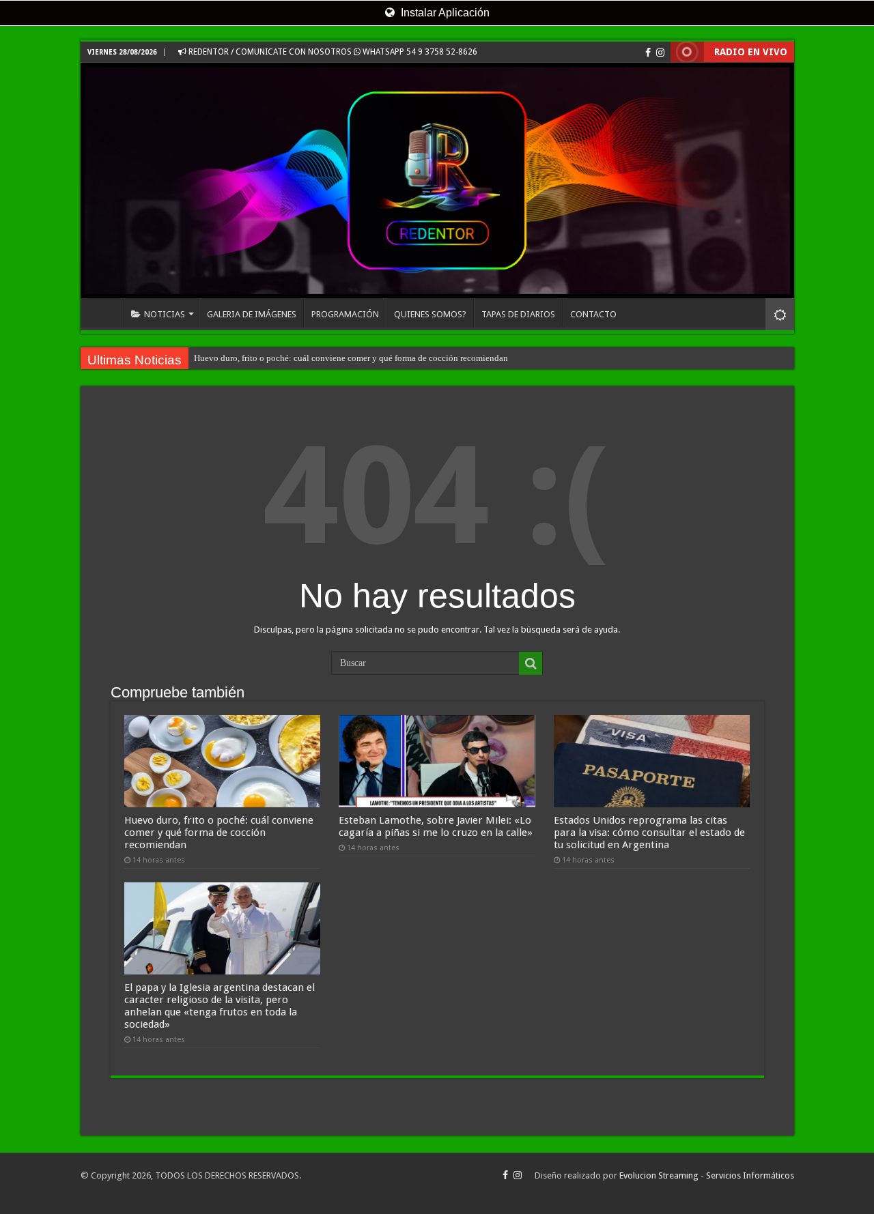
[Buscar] (530, 663)
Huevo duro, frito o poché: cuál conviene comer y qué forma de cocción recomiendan (351, 358)
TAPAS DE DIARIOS (518, 314)
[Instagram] (660, 52)
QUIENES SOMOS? (430, 314)
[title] (779, 314)
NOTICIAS (164, 314)
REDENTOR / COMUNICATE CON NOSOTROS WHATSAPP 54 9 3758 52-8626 (331, 52)
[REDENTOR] (437, 180)
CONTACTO (593, 314)
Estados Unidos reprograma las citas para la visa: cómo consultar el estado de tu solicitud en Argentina (649, 832)
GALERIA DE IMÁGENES (251, 314)
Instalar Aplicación (444, 12)
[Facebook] (648, 52)
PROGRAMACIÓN (345, 314)
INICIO (105, 312)
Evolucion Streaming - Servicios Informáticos (706, 1175)
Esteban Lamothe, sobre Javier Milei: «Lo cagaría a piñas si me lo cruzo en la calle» (436, 826)
